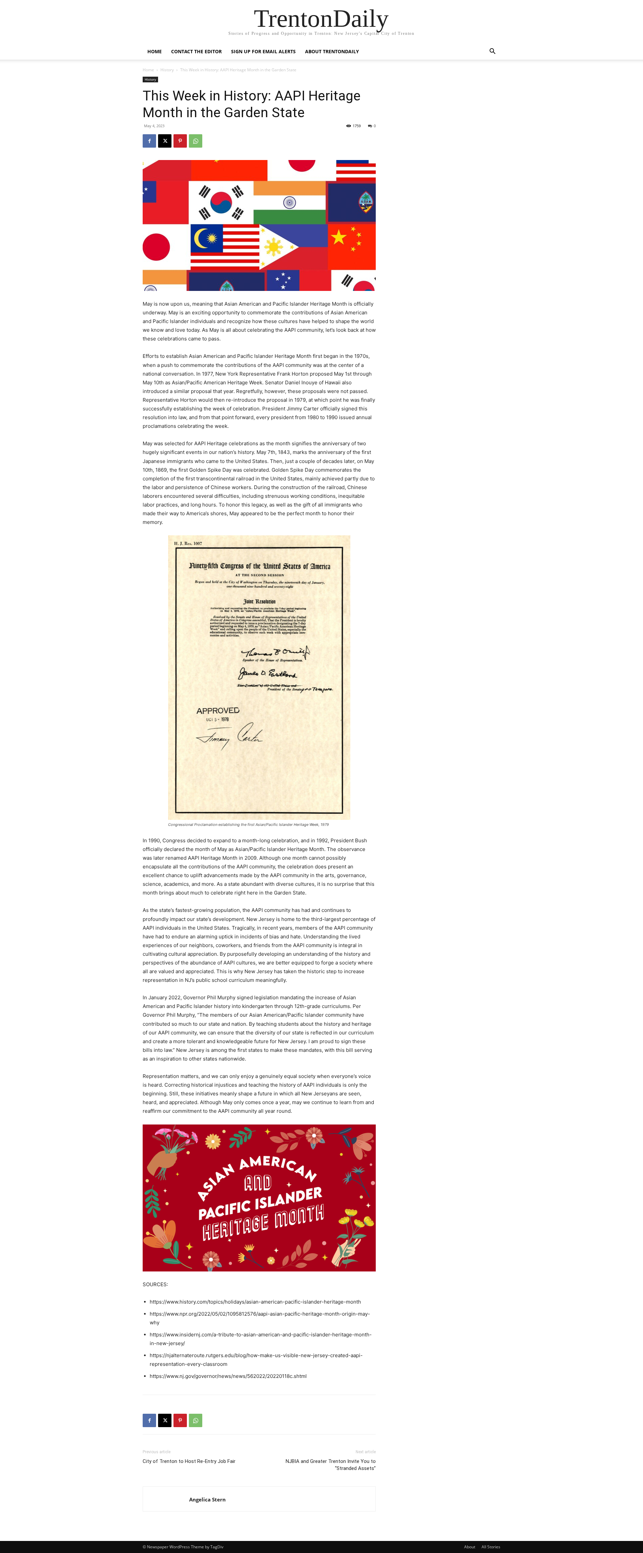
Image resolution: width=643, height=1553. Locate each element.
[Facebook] (149, 141)
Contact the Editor (196, 51)
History (167, 70)
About (469, 1547)
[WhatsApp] (195, 141)
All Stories (491, 1547)
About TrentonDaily (332, 51)
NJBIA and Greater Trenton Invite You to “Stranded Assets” (331, 1464)
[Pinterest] (180, 141)
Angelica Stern (207, 1499)
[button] (492, 52)
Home (154, 51)
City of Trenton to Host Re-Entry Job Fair (189, 1461)
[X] (164, 141)
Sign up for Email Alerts (263, 51)
